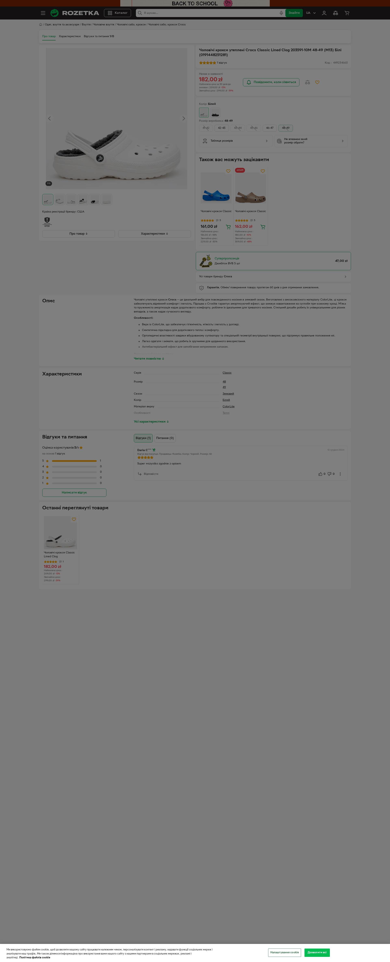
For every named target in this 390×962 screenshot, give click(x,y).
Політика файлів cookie (34, 958)
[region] (195, 953)
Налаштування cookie (284, 952)
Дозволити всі (317, 952)
